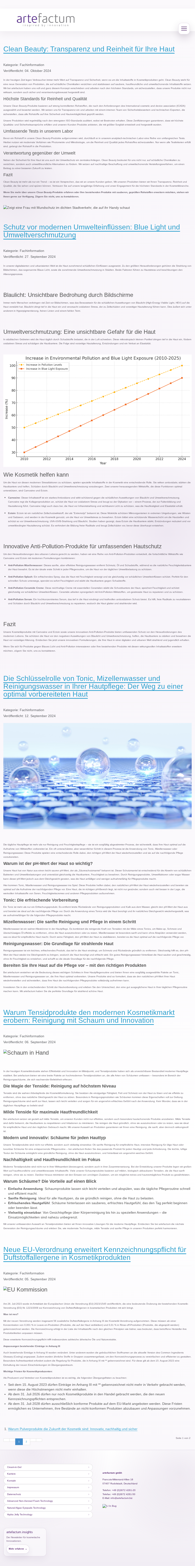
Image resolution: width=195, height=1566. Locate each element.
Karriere (11, 1473)
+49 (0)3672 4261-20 (124, 1490)
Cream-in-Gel (14, 1467)
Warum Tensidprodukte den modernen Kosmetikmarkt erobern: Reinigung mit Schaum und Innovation (89, 1016)
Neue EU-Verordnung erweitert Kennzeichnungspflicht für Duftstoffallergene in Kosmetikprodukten (94, 1253)
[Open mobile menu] (184, 28)
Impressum (13, 1487)
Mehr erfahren (18, 1549)
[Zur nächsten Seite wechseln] (33, 1440)
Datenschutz (14, 1494)
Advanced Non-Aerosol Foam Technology (30, 1501)
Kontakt (11, 1480)
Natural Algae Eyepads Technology (26, 1507)
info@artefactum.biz (121, 1498)
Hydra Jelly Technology (19, 1514)
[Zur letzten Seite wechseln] (39, 1440)
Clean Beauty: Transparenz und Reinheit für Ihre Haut (89, 49)
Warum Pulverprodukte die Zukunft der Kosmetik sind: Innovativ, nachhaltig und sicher (72, 1429)
